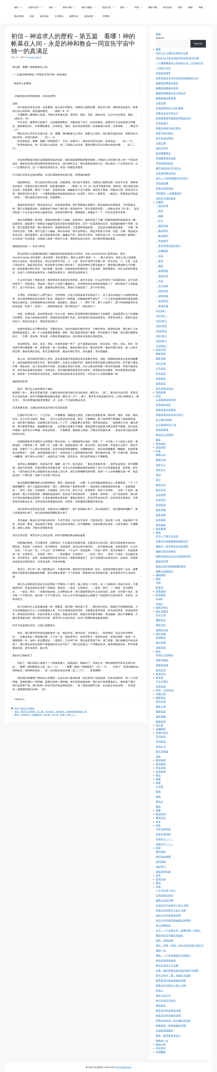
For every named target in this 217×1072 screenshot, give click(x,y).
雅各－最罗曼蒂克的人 (168, 1035)
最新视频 (161, 716)
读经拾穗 (162, 296)
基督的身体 (162, 665)
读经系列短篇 (163, 871)
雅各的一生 (162, 1040)
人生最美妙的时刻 (166, 399)
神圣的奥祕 (162, 429)
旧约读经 (161, 861)
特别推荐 (161, 764)
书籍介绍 (161, 694)
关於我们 (161, 1048)
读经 (51, 7)
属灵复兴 (161, 620)
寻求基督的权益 (164, 163)
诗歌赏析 (162, 290)
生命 (159, 255)
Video (159, 603)
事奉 (158, 49)
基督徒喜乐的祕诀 (166, 409)
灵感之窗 (162, 306)
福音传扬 (161, 509)
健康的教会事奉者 (166, 98)
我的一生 (161, 950)
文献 (158, 582)
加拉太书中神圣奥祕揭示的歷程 (173, 920)
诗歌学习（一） (164, 839)
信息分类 (106, 7)
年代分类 (161, 363)
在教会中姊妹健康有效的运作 (172, 541)
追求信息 (161, 383)
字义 (159, 220)
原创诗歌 (161, 447)
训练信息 (161, 378)
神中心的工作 (163, 995)
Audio (159, 598)
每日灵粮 (161, 642)
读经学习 (161, 866)
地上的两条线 (163, 925)
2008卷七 (161, 341)
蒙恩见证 (73, 16)
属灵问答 (162, 225)
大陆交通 (161, 143)
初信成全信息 (163, 404)
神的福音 (161, 1005)
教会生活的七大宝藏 (167, 965)
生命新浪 (161, 771)
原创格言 (161, 637)
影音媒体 (161, 595)
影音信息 (167, 7)
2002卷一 (161, 311)
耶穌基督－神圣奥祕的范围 (171, 1025)
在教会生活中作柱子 (167, 113)
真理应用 (161, 504)
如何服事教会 (163, 153)
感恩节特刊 (162, 607)
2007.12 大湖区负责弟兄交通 (172, 53)
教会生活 (161, 484)
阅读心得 (161, 1044)
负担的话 (162, 301)
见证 (159, 280)
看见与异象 (162, 751)
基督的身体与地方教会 (168, 128)
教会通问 (162, 235)
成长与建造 (86, 7)
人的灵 (159, 786)
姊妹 (190, 7)
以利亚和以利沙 (164, 895)
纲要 (158, 810)
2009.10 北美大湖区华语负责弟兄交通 (177, 58)
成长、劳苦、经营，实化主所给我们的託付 (179, 945)
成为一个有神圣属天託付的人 (172, 178)
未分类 (159, 725)
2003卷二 (161, 316)
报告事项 (161, 528)
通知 (158, 882)
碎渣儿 (159, 990)
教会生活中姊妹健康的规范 (171, 566)
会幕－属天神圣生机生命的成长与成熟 (177, 970)
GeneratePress (124, 1067)
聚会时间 (161, 814)
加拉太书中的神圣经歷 (168, 915)
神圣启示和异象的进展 (168, 1015)
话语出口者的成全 (166, 198)
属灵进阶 (161, 625)
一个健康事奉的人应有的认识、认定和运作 (179, 63)
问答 (136, 7)
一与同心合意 (163, 68)
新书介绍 (161, 701)
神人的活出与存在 (166, 1000)
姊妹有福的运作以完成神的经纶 (173, 556)
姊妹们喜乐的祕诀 (166, 551)
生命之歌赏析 (163, 834)
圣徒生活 (162, 275)
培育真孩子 (162, 123)
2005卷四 (161, 326)
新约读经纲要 (163, 856)
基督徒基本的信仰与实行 (169, 414)
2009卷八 (161, 346)
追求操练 (161, 519)
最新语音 (161, 721)
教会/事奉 (19, 16)
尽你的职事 (162, 183)
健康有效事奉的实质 (167, 88)
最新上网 (161, 706)
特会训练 (161, 767)
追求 (158, 875)
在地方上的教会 (164, 655)
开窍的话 (161, 741)
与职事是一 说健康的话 (169, 193)
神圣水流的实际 (164, 188)
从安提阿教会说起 (166, 173)
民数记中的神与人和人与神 (171, 985)
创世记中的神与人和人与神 (171, 910)
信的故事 (88, 16)
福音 (16, 7)
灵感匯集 (161, 1052)
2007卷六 (161, 336)
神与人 (159, 801)
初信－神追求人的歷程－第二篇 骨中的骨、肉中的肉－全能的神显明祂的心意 (50, 711)
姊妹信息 (161, 353)
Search (160, 38)
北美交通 (161, 103)
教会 (122, 7)
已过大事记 (162, 681)
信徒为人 (161, 464)
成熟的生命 (162, 630)
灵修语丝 (161, 647)
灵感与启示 (33, 7)
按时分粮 (67, 7)
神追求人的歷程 (27, 708)
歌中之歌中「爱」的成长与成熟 (173, 975)
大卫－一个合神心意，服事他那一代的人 (178, 930)
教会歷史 (162, 230)
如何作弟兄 (162, 148)
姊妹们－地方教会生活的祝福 (172, 546)
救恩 (158, 791)
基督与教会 (162, 660)
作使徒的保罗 (163, 73)
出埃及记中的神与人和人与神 (172, 905)
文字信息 (161, 368)
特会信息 (161, 373)
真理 (159, 260)
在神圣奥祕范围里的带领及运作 (173, 118)
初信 (16, 708)
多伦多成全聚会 (164, 138)
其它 (158, 479)
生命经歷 (161, 494)
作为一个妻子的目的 (167, 536)
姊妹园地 (161, 575)
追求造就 (161, 879)
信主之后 (161, 615)
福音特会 (44, 16)
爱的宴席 (161, 760)
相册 (158, 779)
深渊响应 (162, 250)
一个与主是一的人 (166, 890)
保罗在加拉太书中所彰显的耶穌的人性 (177, 78)
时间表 (159, 677)
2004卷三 (161, 321)
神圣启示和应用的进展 (168, 1010)
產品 (158, 775)
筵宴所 (159, 587)
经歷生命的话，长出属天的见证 (173, 1020)
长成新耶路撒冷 (164, 1030)
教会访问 (161, 674)
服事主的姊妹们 (164, 571)
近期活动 (161, 686)
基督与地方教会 (164, 133)
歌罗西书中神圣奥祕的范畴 (171, 980)
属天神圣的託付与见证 (168, 168)
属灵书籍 (152, 7)
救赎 (158, 796)
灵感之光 (161, 746)
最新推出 (161, 697)
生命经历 (161, 499)
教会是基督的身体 (166, 960)
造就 (32, 16)
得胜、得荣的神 (164, 940)
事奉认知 (161, 454)
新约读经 (161, 851)
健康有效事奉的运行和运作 (171, 93)
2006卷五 (161, 331)
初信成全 (161, 443)
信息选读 (162, 205)
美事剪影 (162, 270)
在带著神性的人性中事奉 (169, 108)
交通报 (106, 16)
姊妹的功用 (162, 561)
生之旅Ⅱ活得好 (164, 419)
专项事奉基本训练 (166, 158)
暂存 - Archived (165, 690)
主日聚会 (59, 16)
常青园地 (161, 591)
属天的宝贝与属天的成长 (169, 935)
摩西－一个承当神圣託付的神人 (173, 955)
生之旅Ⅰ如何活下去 (166, 424)
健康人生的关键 (164, 900)
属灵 (158, 578)
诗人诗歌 (162, 285)
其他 (158, 474)
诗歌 (201, 7)
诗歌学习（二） (164, 844)
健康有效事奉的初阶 (167, 83)
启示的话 (161, 736)
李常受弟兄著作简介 (168, 245)
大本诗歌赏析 (163, 829)
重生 (158, 439)
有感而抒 (162, 240)
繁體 (158, 34)
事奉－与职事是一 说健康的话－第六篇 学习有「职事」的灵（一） (45, 714)
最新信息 (161, 711)
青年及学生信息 (164, 388)
